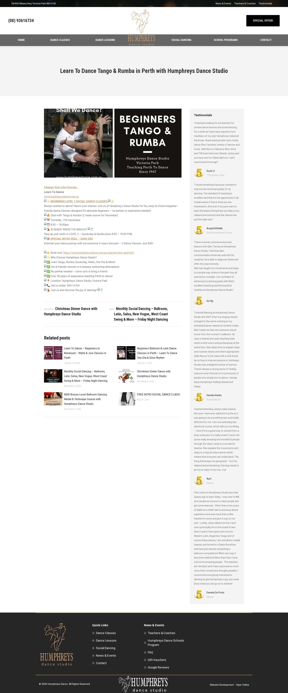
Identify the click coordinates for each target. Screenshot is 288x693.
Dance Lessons (106, 640)
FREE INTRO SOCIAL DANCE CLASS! (158, 394)
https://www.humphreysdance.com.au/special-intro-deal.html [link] (98, 252)
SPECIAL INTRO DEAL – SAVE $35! (71, 238)
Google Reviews (158, 667)
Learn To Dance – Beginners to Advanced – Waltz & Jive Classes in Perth (85, 353)
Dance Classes (106, 633)
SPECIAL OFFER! (263, 20)
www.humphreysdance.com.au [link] (61, 196)
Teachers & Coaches (245, 3)
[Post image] (53, 353)
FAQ (150, 652)
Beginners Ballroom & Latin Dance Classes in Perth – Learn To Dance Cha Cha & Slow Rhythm (157, 353)
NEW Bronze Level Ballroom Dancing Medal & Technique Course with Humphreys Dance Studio (85, 399)
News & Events (223, 3)
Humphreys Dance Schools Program (166, 643)
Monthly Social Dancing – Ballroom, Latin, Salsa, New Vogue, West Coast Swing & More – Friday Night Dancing (85, 376)
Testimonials (265, 3)
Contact (101, 663)
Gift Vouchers (157, 660)
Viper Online (242, 684)
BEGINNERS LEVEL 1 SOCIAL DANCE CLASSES (79, 201)
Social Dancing (105, 648)
